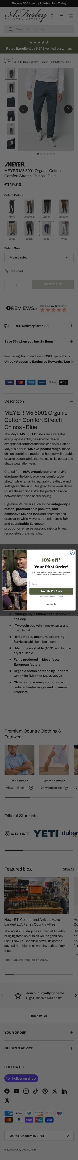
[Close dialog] (72, 553)
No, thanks (51, 604)
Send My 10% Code (51, 591)
